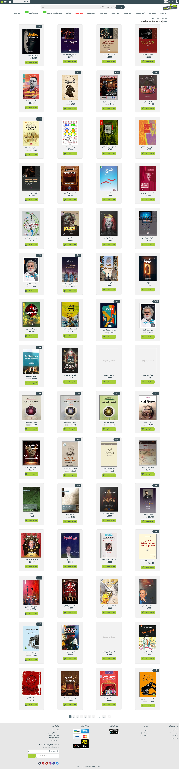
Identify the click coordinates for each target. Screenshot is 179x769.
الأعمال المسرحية (147, 514)
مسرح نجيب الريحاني (148, 146)
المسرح (109, 192)
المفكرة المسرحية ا (109, 422)
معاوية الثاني (31, 698)
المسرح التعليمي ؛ (108, 513)
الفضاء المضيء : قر (109, 54)
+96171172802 (54, 735)
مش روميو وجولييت (70, 146)
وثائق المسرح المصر (148, 467)
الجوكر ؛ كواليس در (70, 375)
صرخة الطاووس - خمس (70, 284)
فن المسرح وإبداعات (70, 698)
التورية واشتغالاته (31, 376)
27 (104, 716)
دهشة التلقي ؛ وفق (70, 605)
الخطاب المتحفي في (147, 699)
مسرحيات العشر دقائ (31, 652)
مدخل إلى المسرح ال (70, 468)
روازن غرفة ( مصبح (31, 606)
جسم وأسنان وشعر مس (109, 238)
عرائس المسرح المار (70, 651)
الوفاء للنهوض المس (31, 238)
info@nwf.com (54, 738)
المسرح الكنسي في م (147, 192)
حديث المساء (70, 514)
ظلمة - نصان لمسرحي (31, 55)
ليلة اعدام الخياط (147, 651)
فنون (157, 18)
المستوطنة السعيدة (31, 147)
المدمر (70, 238)
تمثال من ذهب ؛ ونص (70, 329)
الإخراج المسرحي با (109, 101)
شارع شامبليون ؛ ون (31, 329)
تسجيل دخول (172, 2)
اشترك (32, 755)
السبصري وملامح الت (70, 54)
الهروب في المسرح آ (31, 192)
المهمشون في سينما (109, 283)
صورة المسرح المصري (109, 605)
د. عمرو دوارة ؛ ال (147, 605)
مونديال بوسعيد (109, 375)
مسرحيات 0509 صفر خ (109, 330)
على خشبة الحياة (31, 284)
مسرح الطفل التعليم (109, 698)
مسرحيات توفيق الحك (109, 559)
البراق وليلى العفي (109, 468)
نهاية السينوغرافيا (147, 54)
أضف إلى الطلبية (150, 61)
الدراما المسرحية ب (31, 467)
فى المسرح (70, 559)
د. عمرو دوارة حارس (31, 559)
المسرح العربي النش (109, 651)
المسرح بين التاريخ (70, 192)
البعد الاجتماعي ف (148, 101)
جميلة (31, 513)
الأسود (70, 101)
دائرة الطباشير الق (31, 100)
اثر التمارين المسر (147, 238)
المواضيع (164, 18)
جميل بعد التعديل (147, 375)
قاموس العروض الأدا (147, 560)
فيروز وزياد (147, 422)
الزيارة (148, 283)
